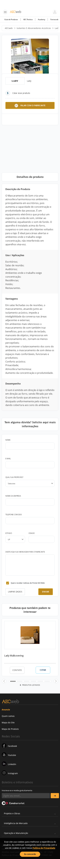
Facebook (12, 746)
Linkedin (12, 764)
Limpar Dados (15, 591)
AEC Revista (28, 19)
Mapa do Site (8, 722)
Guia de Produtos (11, 19)
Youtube (12, 755)
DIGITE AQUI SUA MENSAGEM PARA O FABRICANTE (25, 552)
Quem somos (8, 716)
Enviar (45, 591)
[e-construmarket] (13, 803)
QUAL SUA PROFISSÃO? (14, 477)
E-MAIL (8, 458)
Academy (41, 19)
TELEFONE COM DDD (13, 514)
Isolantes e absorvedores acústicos (34, 28)
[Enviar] (55, 795)
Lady (57, 28)
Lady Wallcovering (13, 655)
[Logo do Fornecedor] (15, 81)
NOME (7, 440)
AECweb (9, 28)
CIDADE (32, 533)
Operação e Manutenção (16, 833)
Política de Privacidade (43, 848)
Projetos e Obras (12, 813)
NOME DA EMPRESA (13, 496)
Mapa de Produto (10, 729)
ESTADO (8, 533)
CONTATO (17, 670)
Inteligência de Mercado (16, 823)
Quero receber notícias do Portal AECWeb (28, 583)
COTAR (43, 670)
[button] (4, 681)
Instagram (13, 773)
